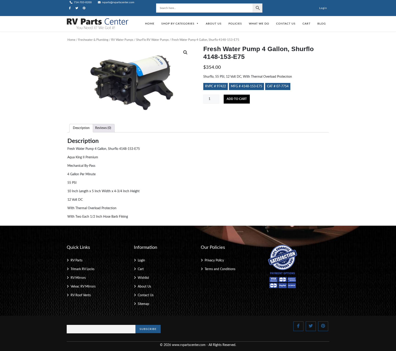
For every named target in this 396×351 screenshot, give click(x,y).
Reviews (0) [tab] (103, 128)
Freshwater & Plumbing (93, 39)
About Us (214, 23)
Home (149, 23)
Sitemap (143, 304)
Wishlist (143, 278)
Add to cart (237, 99)
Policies (235, 23)
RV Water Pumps (122, 39)
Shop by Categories (178, 23)
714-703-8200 (82, 2)
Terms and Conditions (220, 269)
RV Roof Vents (81, 295)
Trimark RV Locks (82, 269)
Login (323, 8)
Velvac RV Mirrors (83, 286)
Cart (306, 23)
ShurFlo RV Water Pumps (152, 39)
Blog (321, 23)
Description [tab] (81, 128)
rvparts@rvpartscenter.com (117, 2)
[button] (185, 52)
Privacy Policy (214, 260)
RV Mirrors (78, 278)
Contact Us (286, 23)
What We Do (259, 23)
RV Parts (76, 260)
